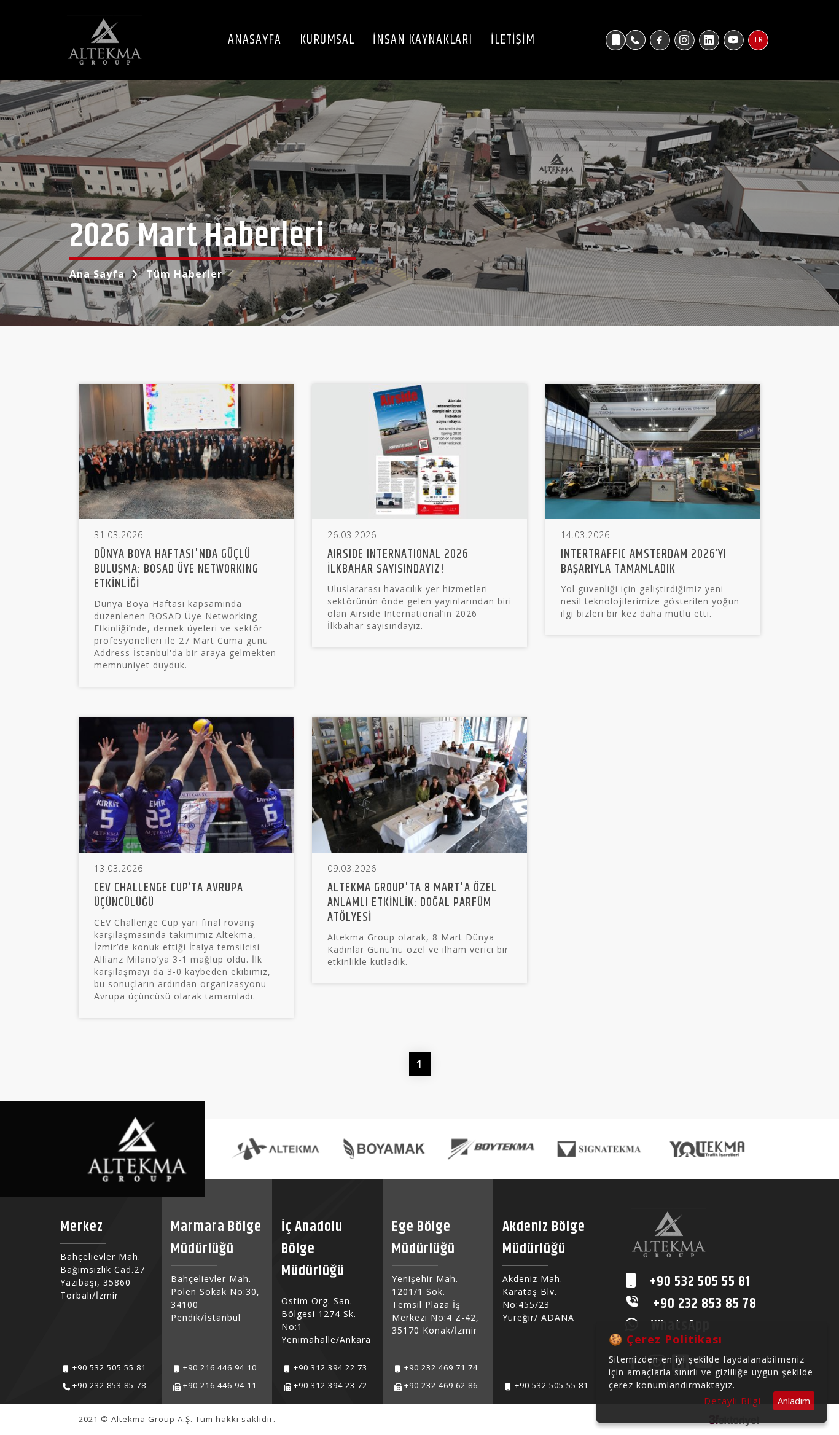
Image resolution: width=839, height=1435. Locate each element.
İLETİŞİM (513, 39)
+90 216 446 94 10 (220, 1367)
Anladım (794, 1400)
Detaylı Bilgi (732, 1400)
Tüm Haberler (184, 274)
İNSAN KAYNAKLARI (422, 39)
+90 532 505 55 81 (109, 1367)
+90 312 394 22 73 (330, 1367)
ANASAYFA (254, 39)
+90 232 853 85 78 (109, 1385)
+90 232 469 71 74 (441, 1367)
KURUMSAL (327, 39)
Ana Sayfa (97, 274)
